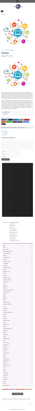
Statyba (4, 356)
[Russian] (24, 389)
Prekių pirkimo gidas (6, 261)
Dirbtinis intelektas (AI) (13, 235)
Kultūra (4, 283)
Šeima (4, 247)
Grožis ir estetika (6, 342)
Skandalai (5, 316)
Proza (4, 306)
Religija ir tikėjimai (6, 338)
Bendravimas (5, 330)
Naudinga (5, 298)
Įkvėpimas (5, 350)
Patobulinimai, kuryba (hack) (14, 240)
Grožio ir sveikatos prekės (7, 171)
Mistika (4, 273)
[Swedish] (29, 389)
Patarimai (5, 259)
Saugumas (5, 318)
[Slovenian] (27, 389)
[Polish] (21, 389)
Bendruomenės (5, 348)
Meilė (4, 245)
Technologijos (3, 14)
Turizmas (4, 354)
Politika (4, 371)
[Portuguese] (22, 389)
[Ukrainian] (31, 389)
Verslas (4, 367)
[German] (16, 389)
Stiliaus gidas (5, 281)
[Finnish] (14, 389)
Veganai (4, 326)
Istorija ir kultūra (6, 344)
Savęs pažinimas (6, 352)
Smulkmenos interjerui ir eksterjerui (9, 198)
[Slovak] (26, 389)
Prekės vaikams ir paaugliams (7, 181)
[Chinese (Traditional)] (6, 389)
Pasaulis (4, 336)
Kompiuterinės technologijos (14, 222)
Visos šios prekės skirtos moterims (8, 183)
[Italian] (18, 389)
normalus (11, 56)
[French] (15, 389)
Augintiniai (5, 310)
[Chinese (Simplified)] (5, 389)
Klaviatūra (4, 135)
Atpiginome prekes (6, 271)
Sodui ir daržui (5, 193)
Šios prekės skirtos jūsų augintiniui (9, 203)
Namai (4, 300)
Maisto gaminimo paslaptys (8, 312)
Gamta (4, 383)
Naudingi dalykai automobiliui (7, 205)
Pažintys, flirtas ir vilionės (7, 251)
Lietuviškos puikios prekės (7, 178)
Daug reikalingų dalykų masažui (8, 188)
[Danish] (9, 389)
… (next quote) (30, 403)
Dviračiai (4, 269)
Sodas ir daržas (6, 249)
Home (2, 50)
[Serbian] (25, 389)
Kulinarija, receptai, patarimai (7, 164)
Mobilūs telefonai (12, 237)
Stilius (4, 340)
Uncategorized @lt (6, 253)
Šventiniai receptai (6, 320)
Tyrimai (4, 369)
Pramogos (5, 275)
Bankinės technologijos (13, 232)
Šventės (4, 255)
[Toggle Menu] (17, 1)
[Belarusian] (2, 389)
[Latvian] (19, 389)
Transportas (5, 379)
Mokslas (4, 322)
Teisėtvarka (5, 285)
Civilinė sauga (5, 373)
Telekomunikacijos (13, 225)
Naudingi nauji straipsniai (7, 166)
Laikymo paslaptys (6, 302)
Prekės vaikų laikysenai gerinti (8, 176)
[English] (12, 389)
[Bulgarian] (3, 389)
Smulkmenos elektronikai (7, 210)
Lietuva (4, 381)
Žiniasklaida (5, 265)
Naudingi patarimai (6, 257)
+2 (8, 56)
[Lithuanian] (20, 389)
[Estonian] (13, 389)
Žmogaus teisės (6, 324)
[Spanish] (28, 389)
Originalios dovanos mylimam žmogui (9, 215)
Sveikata (4, 314)
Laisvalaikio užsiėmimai (7, 304)
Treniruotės (5, 308)
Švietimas (5, 346)
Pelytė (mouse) (5, 133)
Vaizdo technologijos (13, 230)
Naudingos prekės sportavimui (8, 208)
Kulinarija (4, 332)
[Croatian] (7, 389)
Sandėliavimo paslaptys (7, 328)
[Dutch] (11, 389)
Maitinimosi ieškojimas (7, 279)
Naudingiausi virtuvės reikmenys (8, 186)
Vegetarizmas (5, 334)
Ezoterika (5, 377)
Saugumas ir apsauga (7, 277)
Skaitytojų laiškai (6, 385)
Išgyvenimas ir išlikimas (7, 267)
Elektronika (11, 227)
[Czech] (8, 389)
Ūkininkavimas (5, 375)
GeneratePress (22, 409)
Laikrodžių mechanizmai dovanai (8, 200)
